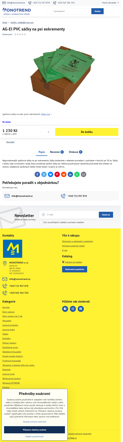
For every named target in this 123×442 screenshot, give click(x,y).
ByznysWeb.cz (70, 438)
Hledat (97, 11)
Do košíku (87, 132)
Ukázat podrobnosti (35, 436)
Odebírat (106, 214)
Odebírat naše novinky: (25, 219)
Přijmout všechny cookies (34, 429)
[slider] (20, 34)
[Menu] (117, 11)
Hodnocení (7, 34)
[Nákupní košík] (109, 11)
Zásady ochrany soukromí (79, 433)
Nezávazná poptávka (74, 269)
